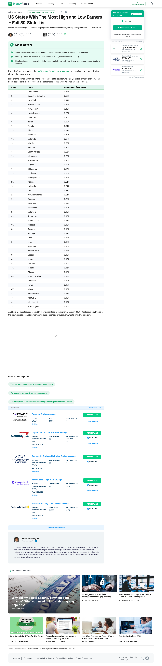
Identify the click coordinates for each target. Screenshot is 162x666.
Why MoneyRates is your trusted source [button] (41, 12)
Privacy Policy (133, 657)
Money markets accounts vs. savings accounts (28, 393)
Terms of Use (122, 657)
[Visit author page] (16, 539)
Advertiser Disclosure (95, 407)
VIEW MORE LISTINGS (56, 527)
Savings (39, 4)
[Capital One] (20, 435)
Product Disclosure (92, 421)
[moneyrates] (18, 4)
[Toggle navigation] (152, 3)
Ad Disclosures (138, 42)
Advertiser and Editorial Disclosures (138, 3)
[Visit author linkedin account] (36, 541)
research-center (20, 648)
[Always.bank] (20, 482)
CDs (61, 4)
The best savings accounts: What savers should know (31, 384)
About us (16, 658)
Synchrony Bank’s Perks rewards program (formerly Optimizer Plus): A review (41, 402)
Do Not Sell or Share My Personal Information (54, 658)
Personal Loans (87, 4)
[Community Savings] (20, 459)
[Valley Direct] (20, 507)
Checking (50, 4)
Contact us (28, 658)
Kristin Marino (58, 34)
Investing (72, 4)
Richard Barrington (26, 34)
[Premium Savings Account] (20, 417)
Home (11, 648)
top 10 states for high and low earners (53, 71)
